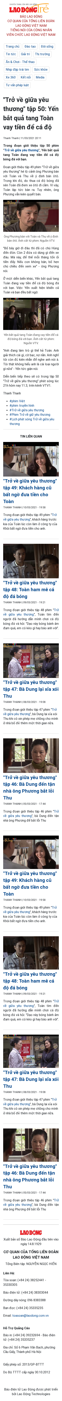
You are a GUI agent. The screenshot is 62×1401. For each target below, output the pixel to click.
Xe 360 (11, 77)
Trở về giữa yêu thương (21, 150)
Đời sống (47, 46)
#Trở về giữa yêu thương (27, 410)
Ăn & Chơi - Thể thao (20, 62)
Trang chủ (12, 46)
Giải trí (25, 54)
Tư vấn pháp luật (17, 85)
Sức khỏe (41, 69)
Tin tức (11, 54)
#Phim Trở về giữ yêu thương (30, 415)
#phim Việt (17, 401)
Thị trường (42, 54)
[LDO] (31, 460)
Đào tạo (30, 46)
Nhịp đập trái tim (17, 69)
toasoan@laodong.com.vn (30, 1315)
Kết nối (26, 77)
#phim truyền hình (22, 405)
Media (40, 77)
